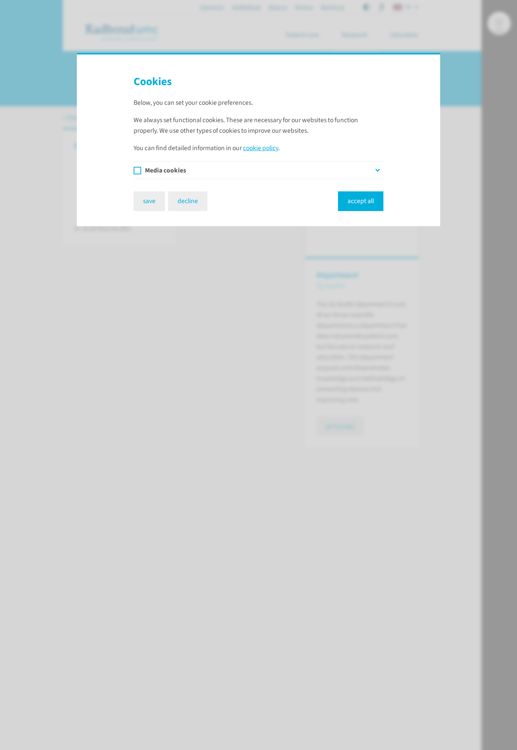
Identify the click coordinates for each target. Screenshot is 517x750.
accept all (360, 201)
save (149, 201)
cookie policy (260, 148)
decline (188, 201)
